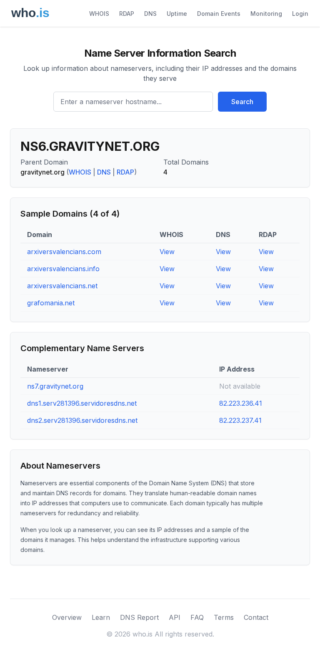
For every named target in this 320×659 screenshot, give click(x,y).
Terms (224, 617)
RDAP (126, 13)
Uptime (177, 13)
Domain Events (218, 13)
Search (242, 101)
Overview (67, 617)
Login (300, 13)
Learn (101, 617)
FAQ (197, 617)
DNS (150, 13)
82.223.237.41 (240, 420)
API (174, 617)
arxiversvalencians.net (62, 286)
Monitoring (266, 13)
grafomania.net (51, 303)
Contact (256, 617)
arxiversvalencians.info (63, 269)
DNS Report (139, 617)
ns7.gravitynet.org (55, 386)
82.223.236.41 (240, 403)
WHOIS (99, 13)
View (167, 251)
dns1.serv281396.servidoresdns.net (82, 403)
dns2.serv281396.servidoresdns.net (82, 420)
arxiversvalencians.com (64, 251)
